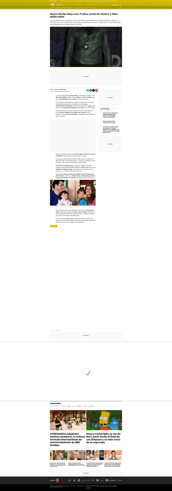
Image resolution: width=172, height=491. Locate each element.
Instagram (53, 226)
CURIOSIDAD (105, 125)
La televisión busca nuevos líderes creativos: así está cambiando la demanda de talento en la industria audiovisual (94, 465)
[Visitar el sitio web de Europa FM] (102, 480)
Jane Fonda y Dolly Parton (79, 1)
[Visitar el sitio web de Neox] (79, 480)
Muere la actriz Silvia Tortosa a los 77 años (109, 122)
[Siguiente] (121, 1)
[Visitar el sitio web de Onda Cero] (98, 480)
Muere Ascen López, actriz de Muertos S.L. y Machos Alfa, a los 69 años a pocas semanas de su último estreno (58, 465)
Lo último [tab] (114, 108)
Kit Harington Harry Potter (112, 1)
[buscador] (120, 5)
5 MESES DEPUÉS (106, 111)
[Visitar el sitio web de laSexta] (74, 480)
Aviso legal (88, 485)
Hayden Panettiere (97, 1)
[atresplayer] (115, 5)
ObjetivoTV (52, 330)
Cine (75, 7)
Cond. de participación (112, 485)
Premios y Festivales (67, 7)
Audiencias (93, 7)
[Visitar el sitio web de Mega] (88, 480)
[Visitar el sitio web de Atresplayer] (113, 480)
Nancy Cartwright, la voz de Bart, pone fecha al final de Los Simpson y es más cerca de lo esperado (103, 438)
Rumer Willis (103, 1)
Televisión (58, 7)
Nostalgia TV (80, 7)
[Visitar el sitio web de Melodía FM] (107, 480)
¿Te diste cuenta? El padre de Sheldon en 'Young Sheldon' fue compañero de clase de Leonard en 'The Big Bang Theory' (111, 129)
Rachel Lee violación (89, 1)
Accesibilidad (88, 487)
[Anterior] (58, 1)
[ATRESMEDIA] (54, 480)
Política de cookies (103, 485)
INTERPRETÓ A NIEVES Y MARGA (58, 461)
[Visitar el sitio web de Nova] (84, 480)
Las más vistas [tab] (104, 108)
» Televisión (57, 330)
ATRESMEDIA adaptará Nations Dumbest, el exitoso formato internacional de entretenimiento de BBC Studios (67, 440)
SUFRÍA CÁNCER (106, 119)
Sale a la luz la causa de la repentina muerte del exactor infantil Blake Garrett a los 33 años (110, 115)
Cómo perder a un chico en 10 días (66, 1)
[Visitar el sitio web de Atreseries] (93, 480)
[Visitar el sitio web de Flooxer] (120, 480)
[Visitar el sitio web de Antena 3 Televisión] (70, 480)
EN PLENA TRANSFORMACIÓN (93, 461)
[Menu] (120, 8)
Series (52, 7)
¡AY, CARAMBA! (90, 431)
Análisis (87, 7)
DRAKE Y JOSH (108, 461)
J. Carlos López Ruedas (60, 89)
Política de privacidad (95, 485)
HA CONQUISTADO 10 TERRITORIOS (58, 431)
